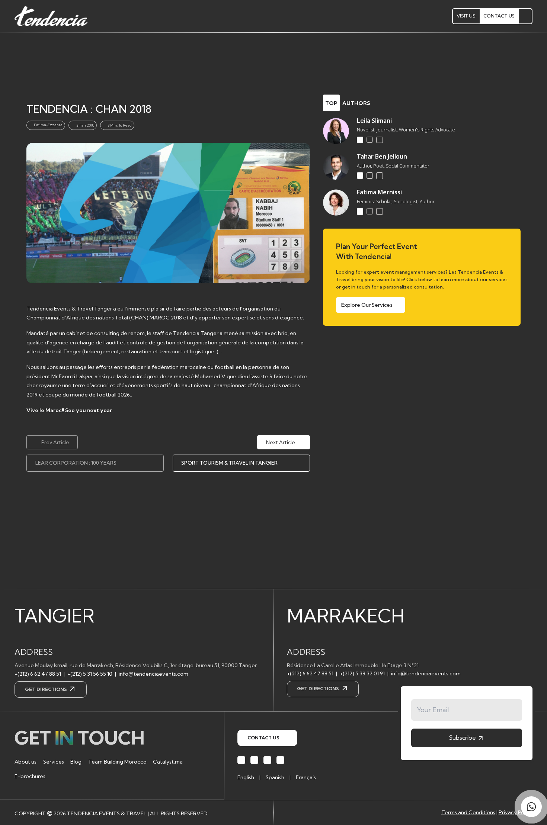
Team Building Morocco (117, 761)
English (245, 777)
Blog (75, 761)
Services (53, 761)
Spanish (275, 777)
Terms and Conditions (468, 812)
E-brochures (30, 776)
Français (306, 777)
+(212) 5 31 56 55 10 (89, 673)
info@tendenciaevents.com (153, 673)
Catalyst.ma (168, 761)
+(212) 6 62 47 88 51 (38, 673)
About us (25, 761)
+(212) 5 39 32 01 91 (362, 673)
